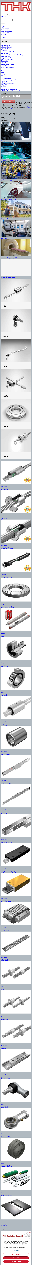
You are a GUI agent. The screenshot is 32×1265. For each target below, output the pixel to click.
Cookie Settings (16, 1254)
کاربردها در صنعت (6, 48)
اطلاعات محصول (5, 29)
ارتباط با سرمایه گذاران (7, 31)
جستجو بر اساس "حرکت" (8, 67)
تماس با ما (3, 34)
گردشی (3, 75)
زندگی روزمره (4, 81)
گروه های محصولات (6, 47)
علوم (2, 87)
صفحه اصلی (4, 26)
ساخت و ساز (4, 61)
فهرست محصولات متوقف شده (9, 89)
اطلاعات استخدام (5, 32)
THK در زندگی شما (6, 78)
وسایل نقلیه (4, 84)
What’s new (4, 35)
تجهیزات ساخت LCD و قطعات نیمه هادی (12, 54)
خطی (2, 68)
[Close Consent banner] (29, 1238)
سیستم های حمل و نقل (7, 59)
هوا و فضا (3, 62)
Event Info (3, 37)
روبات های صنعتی (5, 56)
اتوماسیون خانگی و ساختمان (8, 79)
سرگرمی (3, 86)
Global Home (4, 16)
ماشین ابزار (4, 50)
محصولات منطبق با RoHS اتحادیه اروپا (11, 90)
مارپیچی (3, 76)
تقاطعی (3, 73)
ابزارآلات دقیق (4, 53)
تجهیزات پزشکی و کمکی (7, 64)
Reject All (16, 1258)
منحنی (2, 72)
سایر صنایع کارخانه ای (7, 65)
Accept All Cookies (16, 1261)
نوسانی (3, 70)
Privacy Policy (16, 1250)
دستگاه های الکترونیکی (7, 58)
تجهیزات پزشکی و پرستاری (8, 83)
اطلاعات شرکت (5, 28)
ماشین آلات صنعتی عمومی (8, 51)
